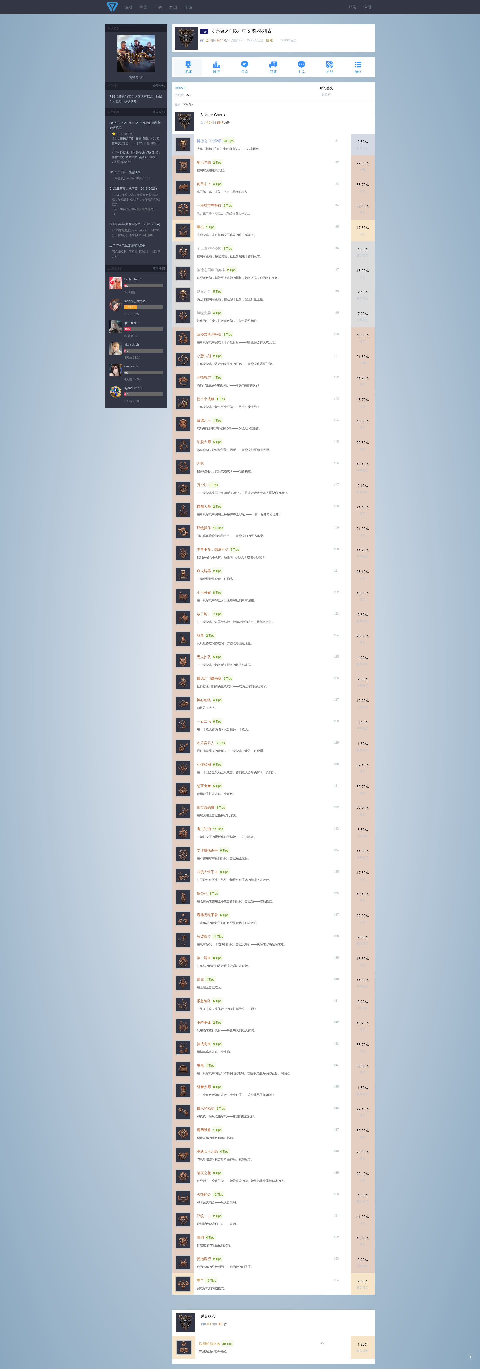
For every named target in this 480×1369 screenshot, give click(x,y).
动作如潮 (204, 764)
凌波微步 (204, 936)
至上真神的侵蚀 (209, 248)
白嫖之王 (204, 420)
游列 (358, 71)
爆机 (200, 226)
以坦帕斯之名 (209, 1343)
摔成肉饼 (204, 1043)
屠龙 (200, 979)
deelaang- (131, 366)
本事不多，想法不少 (212, 549)
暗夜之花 (204, 1172)
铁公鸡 (202, 893)
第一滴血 (204, 957)
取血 (200, 635)
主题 (301, 71)
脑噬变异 (204, 312)
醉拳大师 (204, 1086)
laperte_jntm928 (135, 301)
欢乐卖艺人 (205, 742)
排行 (216, 71)
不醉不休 (204, 1022)
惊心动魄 (204, 699)
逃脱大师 (204, 441)
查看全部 (159, 86)
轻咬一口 (204, 1215)
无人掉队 (204, 656)
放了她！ (204, 613)
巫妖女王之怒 (207, 1151)
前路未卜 (204, 183)
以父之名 (204, 291)
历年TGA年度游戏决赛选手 (127, 245)
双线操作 (204, 527)
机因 (144, 7)
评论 (244, 71)
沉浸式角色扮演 (209, 334)
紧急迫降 (204, 1000)
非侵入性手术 (207, 871)
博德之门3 (136, 77)
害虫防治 (204, 828)
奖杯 (188, 71)
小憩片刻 (204, 355)
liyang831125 (133, 388)
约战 (174, 7)
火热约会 (204, 1194)
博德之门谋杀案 (209, 678)
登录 (352, 7)
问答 (158, 7)
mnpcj (179, 87)
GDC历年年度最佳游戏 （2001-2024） (136, 224)
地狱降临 (204, 162)
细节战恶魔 (205, 807)
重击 (200, 1280)
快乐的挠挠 (205, 1108)
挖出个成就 (205, 398)
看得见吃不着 (207, 914)
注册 (368, 7)
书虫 (200, 1065)
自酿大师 (204, 506)
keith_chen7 (132, 279)
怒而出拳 (204, 785)
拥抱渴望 (204, 1258)
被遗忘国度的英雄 (211, 269)
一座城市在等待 (209, 205)
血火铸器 (204, 570)
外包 (200, 463)
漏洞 (200, 1237)
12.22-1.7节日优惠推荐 (125, 172)
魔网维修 (204, 1129)
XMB (187, 104)
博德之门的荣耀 (209, 140)
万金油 (202, 484)
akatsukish (131, 344)
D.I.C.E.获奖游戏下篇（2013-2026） (134, 188)
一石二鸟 (204, 721)
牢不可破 (204, 592)
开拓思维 (204, 377)
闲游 (188, 7)
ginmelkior (131, 322)
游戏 (128, 7)
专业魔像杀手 (207, 850)
